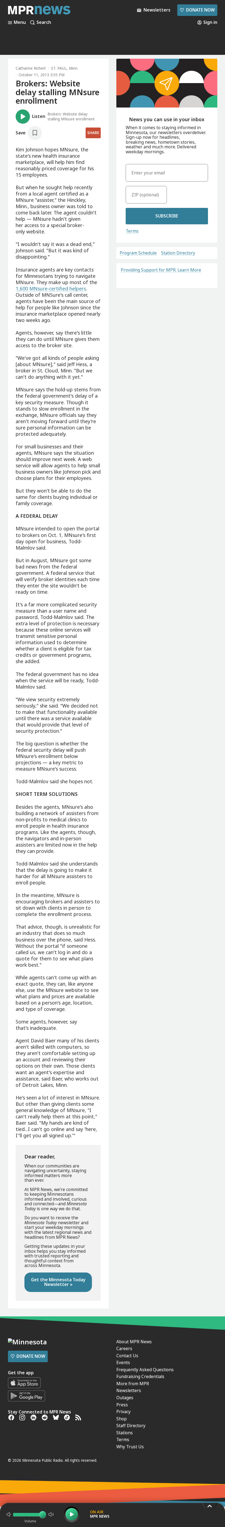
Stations (124, 1433)
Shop (121, 1419)
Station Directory (178, 253)
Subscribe (166, 216)
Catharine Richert (31, 68)
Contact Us (127, 1356)
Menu (20, 22)
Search (43, 22)
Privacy (123, 1412)
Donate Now (197, 10)
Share (93, 132)
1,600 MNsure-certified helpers (51, 288)
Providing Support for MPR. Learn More (161, 270)
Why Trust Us (130, 1447)
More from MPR (132, 1384)
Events (123, 1362)
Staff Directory (130, 1426)
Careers (124, 1348)
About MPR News (134, 1342)
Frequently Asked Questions (145, 1370)
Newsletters (128, 1390)
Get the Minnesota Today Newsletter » (58, 1282)
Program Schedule (138, 253)
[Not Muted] (8, 1514)
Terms (132, 231)
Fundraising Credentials (140, 1376)
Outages (124, 1398)
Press (122, 1405)
